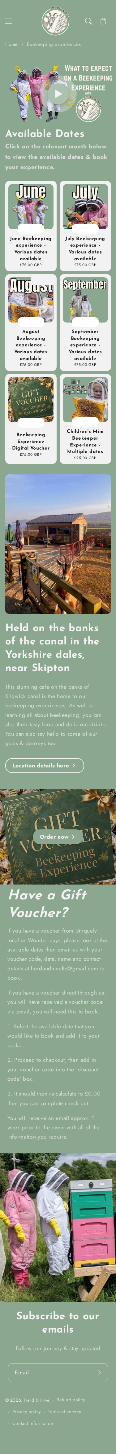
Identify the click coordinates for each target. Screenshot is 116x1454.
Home (11, 44)
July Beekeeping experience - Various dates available (85, 248)
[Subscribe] (100, 1372)
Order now (54, 837)
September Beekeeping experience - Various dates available (85, 345)
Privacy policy (26, 1411)
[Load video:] (58, 93)
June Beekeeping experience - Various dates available (31, 248)
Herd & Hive (36, 1400)
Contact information (33, 1423)
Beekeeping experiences (54, 44)
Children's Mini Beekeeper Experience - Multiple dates (85, 441)
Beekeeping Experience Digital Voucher (31, 442)
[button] (8, 21)
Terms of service (64, 1411)
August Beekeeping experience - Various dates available (31, 345)
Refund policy (71, 1400)
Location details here (41, 766)
